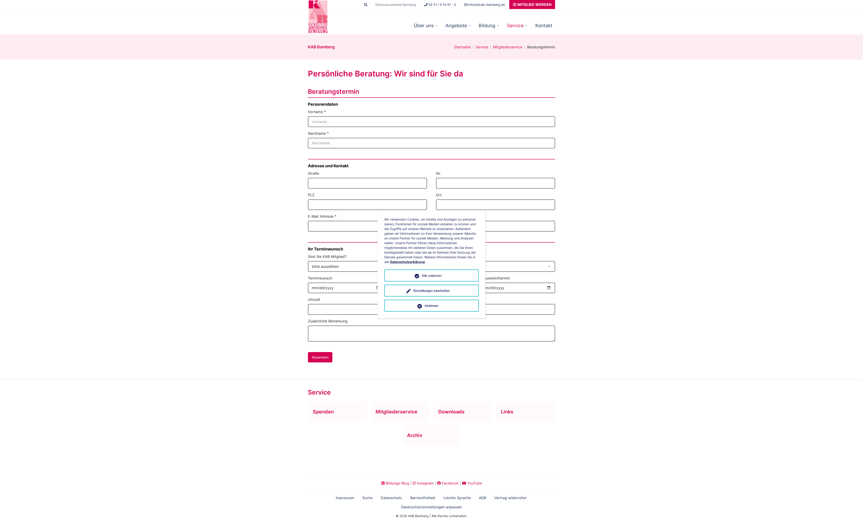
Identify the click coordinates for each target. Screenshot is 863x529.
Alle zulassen (431, 275)
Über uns (424, 25)
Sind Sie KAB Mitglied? (327, 256)
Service (515, 25)
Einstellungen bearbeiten (431, 290)
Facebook (450, 483)
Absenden (320, 357)
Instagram (425, 483)
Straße (313, 173)
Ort (439, 195)
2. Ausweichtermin (494, 278)
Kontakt (543, 25)
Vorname (317, 111)
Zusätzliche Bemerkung (327, 321)
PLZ (311, 195)
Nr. (438, 173)
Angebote (456, 25)
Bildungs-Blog (397, 483)
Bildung (487, 25)
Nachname (318, 133)
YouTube (474, 483)
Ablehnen (431, 306)
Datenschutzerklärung (407, 262)
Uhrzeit (314, 299)
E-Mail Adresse (322, 216)
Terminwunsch (320, 278)
